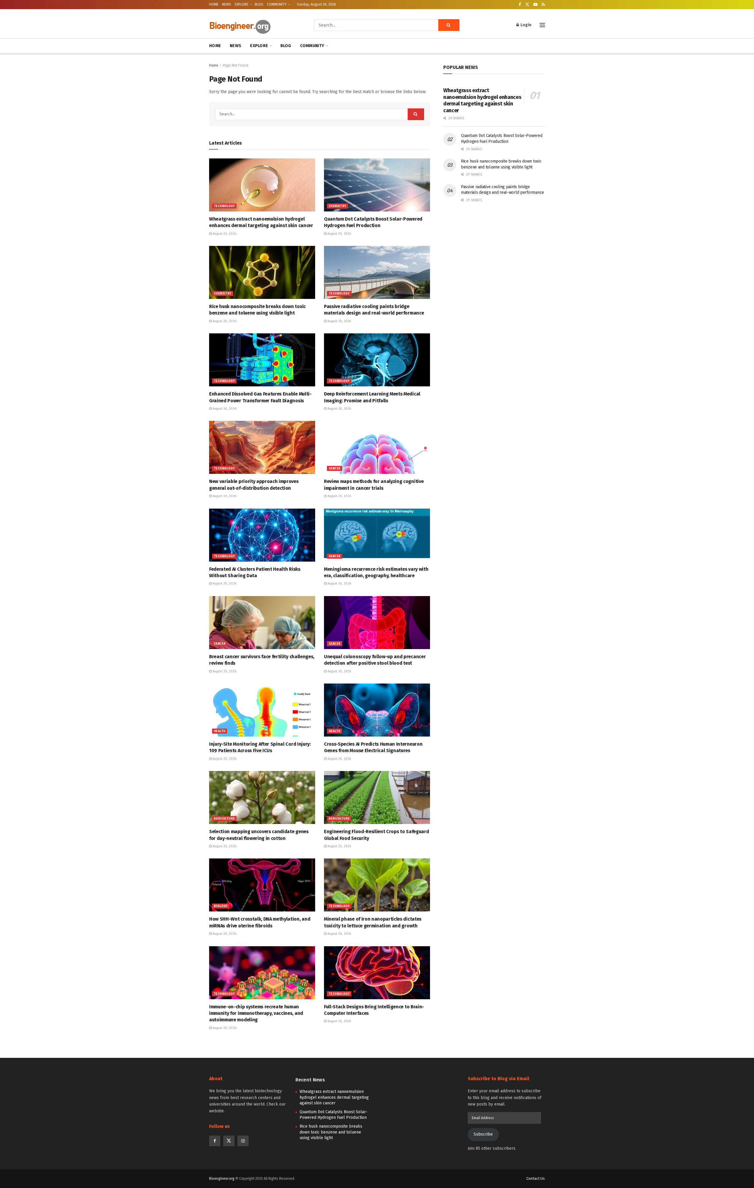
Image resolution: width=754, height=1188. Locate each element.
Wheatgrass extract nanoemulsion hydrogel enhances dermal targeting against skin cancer (482, 100)
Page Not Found (235, 65)
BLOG (259, 4)
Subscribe (483, 1134)
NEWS (226, 4)
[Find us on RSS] (543, 4)
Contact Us (535, 1178)
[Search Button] (448, 25)
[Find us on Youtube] (535, 4)
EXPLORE (241, 4)
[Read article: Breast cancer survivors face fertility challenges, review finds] (262, 622)
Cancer (334, 468)
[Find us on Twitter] (527, 4)
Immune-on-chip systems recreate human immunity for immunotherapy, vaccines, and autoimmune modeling (256, 1013)
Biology (221, 906)
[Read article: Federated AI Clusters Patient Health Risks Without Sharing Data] (262, 535)
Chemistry (337, 206)
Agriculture (224, 818)
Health (219, 731)
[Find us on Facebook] (520, 4)
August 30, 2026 (224, 234)
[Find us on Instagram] (243, 1141)
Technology (224, 206)
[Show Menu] (542, 25)
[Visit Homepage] (253, 25)
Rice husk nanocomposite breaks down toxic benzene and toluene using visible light (331, 1132)
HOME (214, 4)
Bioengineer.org (221, 1179)
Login (525, 24)
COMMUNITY (277, 4)
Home (213, 65)
